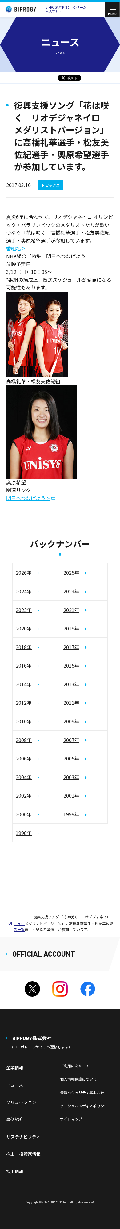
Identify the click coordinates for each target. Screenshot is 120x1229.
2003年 (71, 777)
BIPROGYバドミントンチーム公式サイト (66, 9)
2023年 (71, 591)
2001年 (71, 795)
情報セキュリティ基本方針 (82, 1092)
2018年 (24, 647)
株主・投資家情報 (23, 1154)
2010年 (24, 721)
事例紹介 (14, 1119)
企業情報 (14, 1067)
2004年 (24, 777)
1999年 (71, 814)
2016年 (24, 665)
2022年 (24, 610)
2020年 (24, 628)
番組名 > (15, 248)
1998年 (24, 833)
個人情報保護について (78, 1079)
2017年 (71, 647)
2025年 (71, 572)
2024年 (24, 591)
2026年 (24, 572)
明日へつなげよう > (28, 498)
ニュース (14, 1085)
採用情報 (14, 1171)
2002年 (24, 795)
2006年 (24, 758)
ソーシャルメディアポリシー (84, 1105)
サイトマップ (71, 1118)
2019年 (71, 628)
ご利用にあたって (74, 1065)
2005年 (71, 758)
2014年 (24, 684)
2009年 (71, 721)
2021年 (71, 610)
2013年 (71, 684)
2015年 (71, 665)
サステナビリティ (23, 1137)
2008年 (24, 740)
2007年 (71, 740)
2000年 (24, 814)
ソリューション (21, 1102)
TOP (10, 922)
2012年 (24, 702)
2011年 (71, 702)
